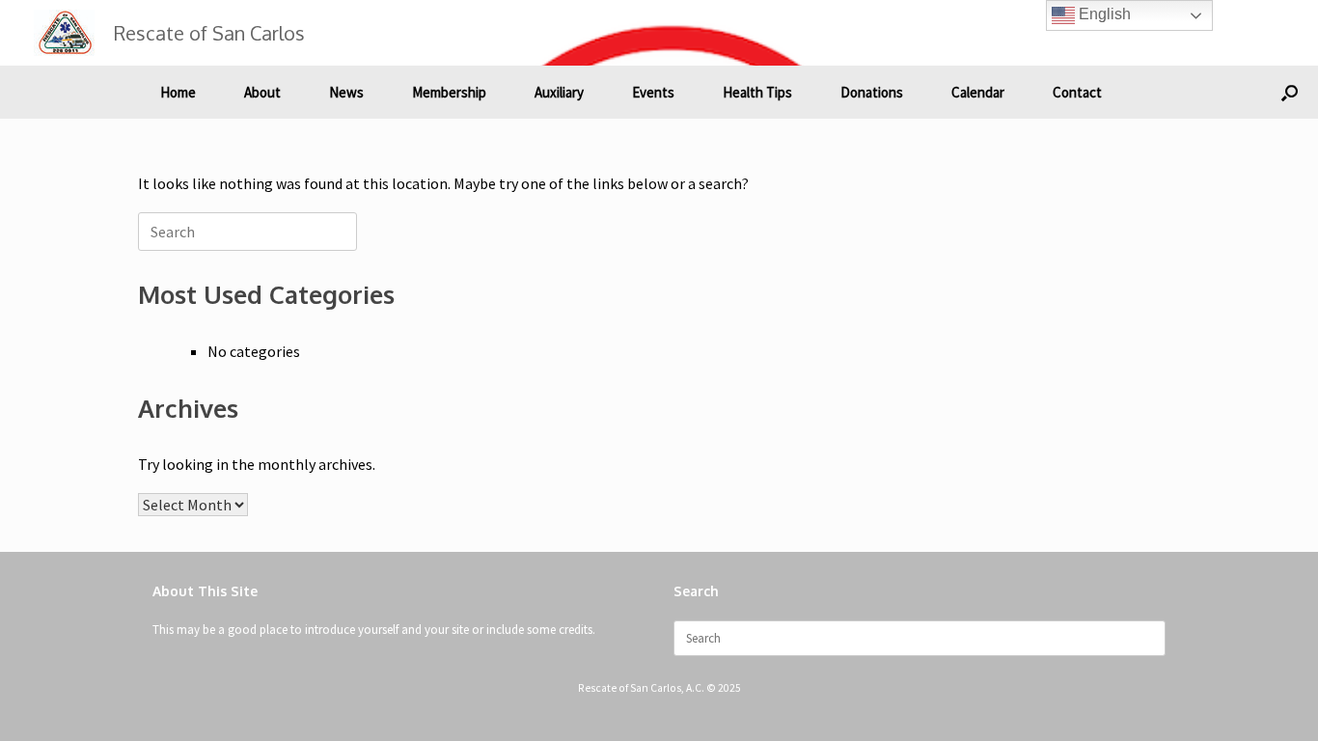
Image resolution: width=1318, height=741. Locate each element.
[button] (1289, 92)
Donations (871, 92)
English (1103, 14)
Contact (1077, 92)
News (346, 92)
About (262, 92)
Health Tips (757, 92)
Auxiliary (559, 92)
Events (653, 92)
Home (178, 92)
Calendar (977, 92)
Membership (449, 92)
